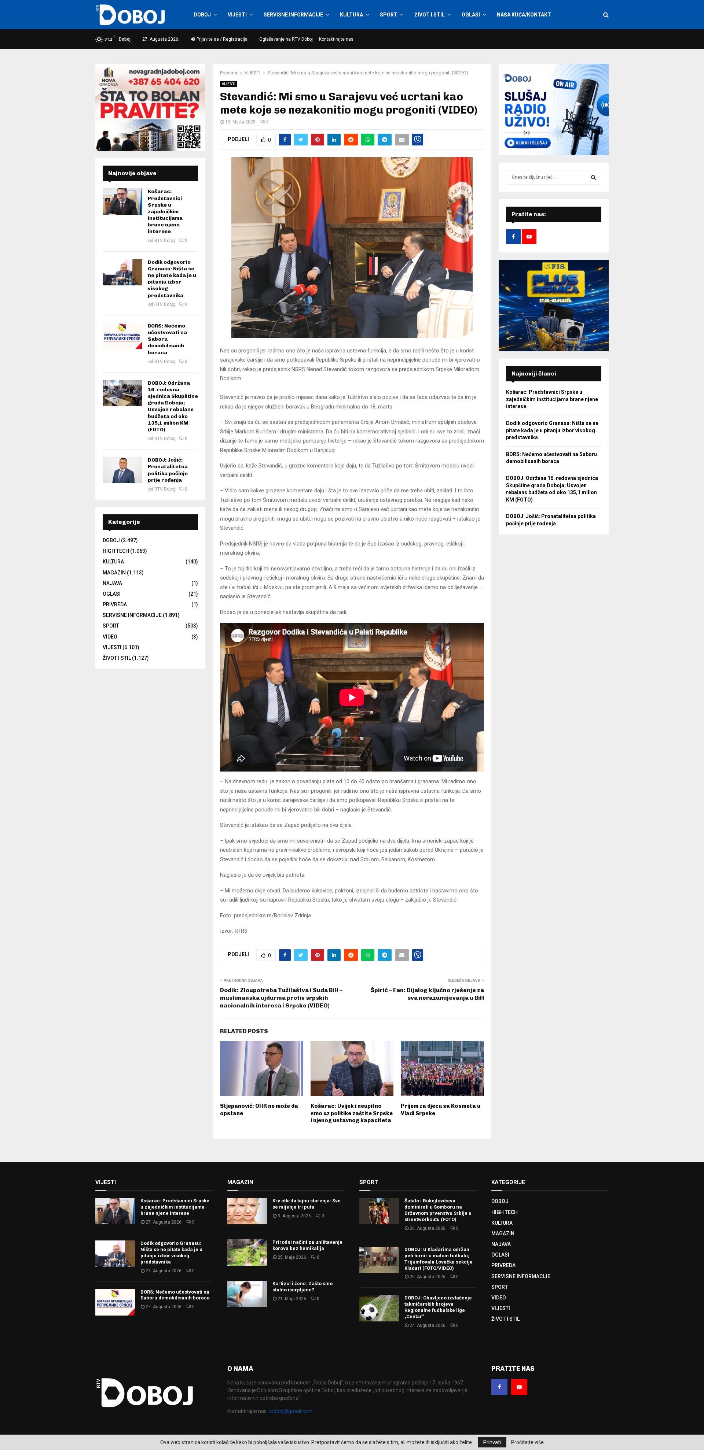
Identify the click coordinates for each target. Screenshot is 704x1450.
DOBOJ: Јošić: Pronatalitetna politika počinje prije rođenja (168, 470)
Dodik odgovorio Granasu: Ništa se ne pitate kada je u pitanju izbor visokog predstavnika (172, 279)
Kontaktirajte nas (336, 39)
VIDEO (110, 637)
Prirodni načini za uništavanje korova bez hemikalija (307, 1245)
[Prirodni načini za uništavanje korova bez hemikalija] (247, 1252)
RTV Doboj (164, 240)
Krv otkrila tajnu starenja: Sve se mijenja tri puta (306, 1204)
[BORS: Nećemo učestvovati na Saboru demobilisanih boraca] (122, 336)
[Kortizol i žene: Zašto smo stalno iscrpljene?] (247, 1294)
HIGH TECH (116, 551)
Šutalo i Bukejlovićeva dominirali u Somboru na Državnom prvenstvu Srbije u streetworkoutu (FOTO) (438, 1210)
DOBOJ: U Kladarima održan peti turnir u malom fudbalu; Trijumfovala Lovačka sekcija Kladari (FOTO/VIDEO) (438, 1259)
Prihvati (492, 1442)
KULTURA (351, 15)
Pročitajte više (527, 1442)
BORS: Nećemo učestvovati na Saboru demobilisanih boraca (167, 339)
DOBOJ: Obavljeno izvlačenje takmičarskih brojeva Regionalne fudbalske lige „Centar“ (438, 1307)
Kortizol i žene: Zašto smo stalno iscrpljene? (302, 1286)
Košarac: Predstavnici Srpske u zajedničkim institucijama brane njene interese (165, 211)
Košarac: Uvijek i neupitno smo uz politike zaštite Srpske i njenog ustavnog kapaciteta (352, 1113)
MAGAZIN (114, 573)
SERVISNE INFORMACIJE (293, 15)
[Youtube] (519, 1387)
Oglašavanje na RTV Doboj (286, 39)
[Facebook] (499, 1387)
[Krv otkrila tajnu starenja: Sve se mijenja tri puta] (247, 1211)
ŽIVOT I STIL (429, 15)
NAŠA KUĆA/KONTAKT (524, 15)
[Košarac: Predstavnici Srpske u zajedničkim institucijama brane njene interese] (122, 201)
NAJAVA (112, 583)
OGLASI (471, 15)
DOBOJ (202, 15)
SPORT (388, 15)
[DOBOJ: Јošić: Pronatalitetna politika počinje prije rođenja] (122, 470)
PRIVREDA (115, 604)
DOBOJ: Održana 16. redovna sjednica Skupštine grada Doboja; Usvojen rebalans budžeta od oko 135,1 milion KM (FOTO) (173, 406)
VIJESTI (237, 15)
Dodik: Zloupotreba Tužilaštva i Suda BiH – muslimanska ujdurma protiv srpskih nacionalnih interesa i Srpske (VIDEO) (281, 998)
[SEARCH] (593, 177)
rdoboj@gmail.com (290, 1411)
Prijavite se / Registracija (221, 39)
